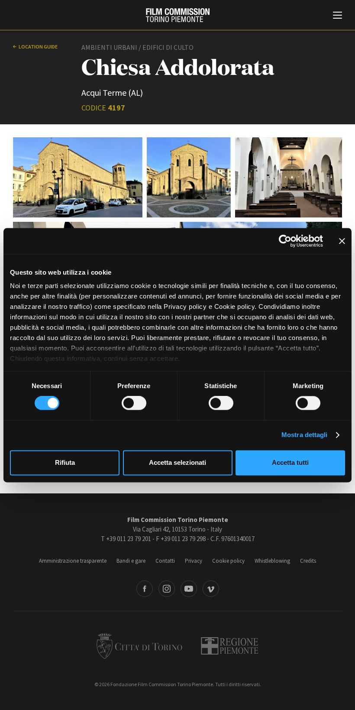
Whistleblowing (272, 560)
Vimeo (211, 588)
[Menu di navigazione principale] (337, 16)
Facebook (144, 588)
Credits (308, 560)
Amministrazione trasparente (72, 560)
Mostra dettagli (304, 435)
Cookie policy (228, 560)
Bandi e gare (130, 560)
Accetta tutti (290, 462)
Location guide (38, 46)
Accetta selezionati (177, 462)
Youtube (189, 588)
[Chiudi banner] (342, 241)
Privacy (193, 560)
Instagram (166, 588)
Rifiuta (65, 462)
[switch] (134, 403)
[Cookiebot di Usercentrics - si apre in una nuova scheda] (285, 240)
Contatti (165, 560)
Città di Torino (139, 646)
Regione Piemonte (229, 646)
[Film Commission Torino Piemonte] (178, 15)
